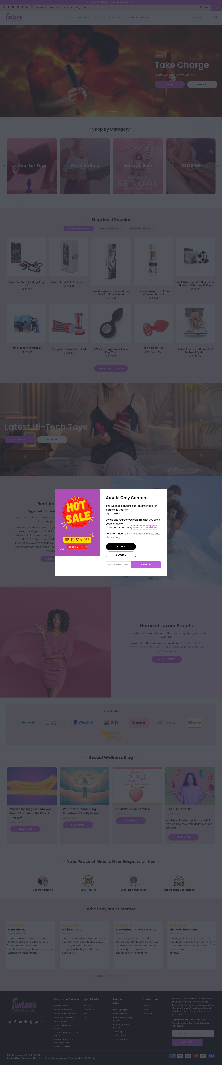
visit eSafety (113, 537)
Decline (121, 554)
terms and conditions (144, 527)
